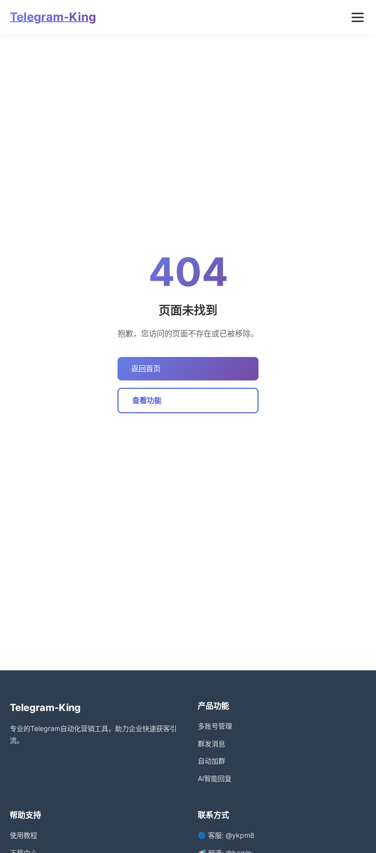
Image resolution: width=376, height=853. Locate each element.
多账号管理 (215, 726)
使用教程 (23, 835)
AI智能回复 (215, 778)
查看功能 (147, 400)
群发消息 (211, 743)
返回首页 (146, 368)
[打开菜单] (357, 17)
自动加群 (211, 761)
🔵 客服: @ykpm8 (226, 835)
